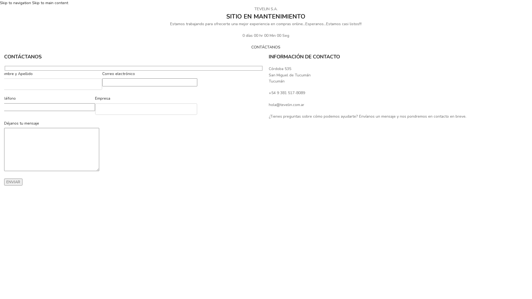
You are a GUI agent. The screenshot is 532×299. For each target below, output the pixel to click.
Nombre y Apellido (16, 73)
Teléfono (8, 98)
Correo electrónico (118, 73)
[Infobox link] (398, 75)
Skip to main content (50, 3)
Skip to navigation (16, 3)
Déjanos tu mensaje (21, 123)
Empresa (102, 98)
